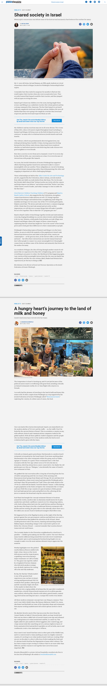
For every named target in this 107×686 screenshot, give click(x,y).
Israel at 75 (47, 276)
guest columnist (39, 276)
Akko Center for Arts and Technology (51, 176)
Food (21, 663)
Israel (16, 276)
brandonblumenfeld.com (48, 654)
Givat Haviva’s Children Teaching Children (29, 193)
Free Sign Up (56, 120)
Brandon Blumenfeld (27, 322)
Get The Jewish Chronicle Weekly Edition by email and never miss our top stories (31, 120)
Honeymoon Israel (53, 397)
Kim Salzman (25, 23)
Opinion (31, 276)
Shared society (23, 276)
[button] (105, 2)
